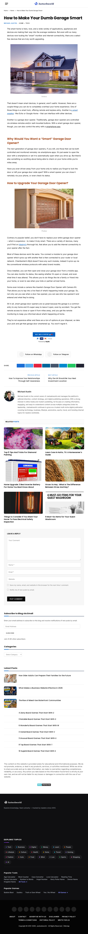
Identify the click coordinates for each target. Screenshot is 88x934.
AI (8, 862)
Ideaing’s (22, 244)
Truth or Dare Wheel (32, 892)
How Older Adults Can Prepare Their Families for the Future (45, 675)
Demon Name (72, 879)
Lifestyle (11, 852)
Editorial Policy (47, 920)
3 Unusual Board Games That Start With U (37, 738)
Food (32, 857)
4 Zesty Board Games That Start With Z (36, 713)
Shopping (76, 857)
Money (45, 847)
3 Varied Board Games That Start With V (37, 732)
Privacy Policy (69, 917)
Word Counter (23, 877)
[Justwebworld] (44, 3)
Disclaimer (54, 917)
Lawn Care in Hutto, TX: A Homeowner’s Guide (63, 453)
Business (21, 847)
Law (52, 857)
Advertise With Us (37, 917)
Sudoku (19, 892)
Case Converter (37, 877)
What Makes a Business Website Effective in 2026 (41, 688)
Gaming (70, 852)
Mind (43, 857)
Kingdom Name (10, 882)
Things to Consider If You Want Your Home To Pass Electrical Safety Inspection (21, 519)
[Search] (82, 3)
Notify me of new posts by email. (22, 590)
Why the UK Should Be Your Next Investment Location (62, 379)
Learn (57, 847)
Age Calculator (9, 877)
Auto (22, 857)
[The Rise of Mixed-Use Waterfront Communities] (10, 703)
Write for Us (64, 920)
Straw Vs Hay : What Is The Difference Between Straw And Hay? (62, 485)
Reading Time (66, 877)
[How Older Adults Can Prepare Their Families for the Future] (10, 678)
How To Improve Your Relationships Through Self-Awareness (24, 379)
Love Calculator (52, 877)
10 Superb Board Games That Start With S (37, 751)
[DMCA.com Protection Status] (44, 785)
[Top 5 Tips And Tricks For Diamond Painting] (23, 438)
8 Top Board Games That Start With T (35, 744)
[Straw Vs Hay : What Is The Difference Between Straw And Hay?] (64, 470)
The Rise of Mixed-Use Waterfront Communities (40, 700)
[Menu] (6, 3)
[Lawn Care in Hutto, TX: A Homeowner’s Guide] (64, 438)
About (12, 917)
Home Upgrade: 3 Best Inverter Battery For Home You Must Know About (22, 485)
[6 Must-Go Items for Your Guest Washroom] (64, 503)
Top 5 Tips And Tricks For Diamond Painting (20, 453)
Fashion (10, 857)
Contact (22, 917)
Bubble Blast (9, 892)
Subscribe (10, 633)
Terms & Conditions (27, 920)
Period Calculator (10, 879)
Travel (58, 852)
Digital (33, 847)
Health (35, 852)
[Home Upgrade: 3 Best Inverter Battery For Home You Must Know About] (23, 470)
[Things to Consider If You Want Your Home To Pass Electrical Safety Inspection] (23, 503)
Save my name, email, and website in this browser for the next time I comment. (39, 585)
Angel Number (41, 879)
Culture (23, 852)
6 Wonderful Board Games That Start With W (39, 725)
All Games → (63, 892)
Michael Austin (10, 23)
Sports (63, 857)
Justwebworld (42, 926)
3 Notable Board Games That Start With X (37, 719)
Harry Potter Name (57, 879)
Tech (28, 23)
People (68, 847)
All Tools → (23, 882)
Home (6, 10)
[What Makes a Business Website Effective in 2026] (10, 691)
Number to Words (26, 879)
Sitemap (66, 926)
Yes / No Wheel (49, 892)
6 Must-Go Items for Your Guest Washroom (60, 518)
